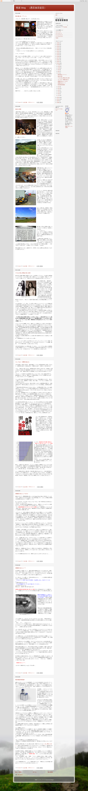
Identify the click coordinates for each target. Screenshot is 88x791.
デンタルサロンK (59, 34)
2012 (58, 99)
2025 (58, 44)
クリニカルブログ (59, 36)
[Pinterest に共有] (42, 102)
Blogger (52, 779)
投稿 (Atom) (20, 774)
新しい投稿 (18, 772)
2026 (58, 42)
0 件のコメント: (31, 102)
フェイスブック (59, 33)
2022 (58, 49)
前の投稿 (50, 772)
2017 (58, 58)
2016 (58, 59)
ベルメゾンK (58, 31)
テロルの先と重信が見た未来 (22, 273)
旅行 (56, 15)
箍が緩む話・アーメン (21, 16)
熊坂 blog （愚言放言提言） (31, 7)
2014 (58, 63)
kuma (67, 113)
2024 (58, 46)
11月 (59, 66)
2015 (58, 61)
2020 (58, 53)
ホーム (34, 772)
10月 (59, 68)
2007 (58, 100)
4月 (59, 90)
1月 (59, 95)
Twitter (57, 37)
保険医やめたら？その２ (21, 493)
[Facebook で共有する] (41, 102)
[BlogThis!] (38, 102)
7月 (59, 73)
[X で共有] (39, 102)
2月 (59, 93)
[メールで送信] (37, 102)
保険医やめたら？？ (20, 568)
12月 (59, 64)
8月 (59, 71)
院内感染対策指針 (20, 679)
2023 (58, 48)
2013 (58, 97)
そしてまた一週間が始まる (22, 362)
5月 (59, 88)
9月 (59, 69)
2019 (58, 54)
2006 (58, 102)
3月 (59, 91)
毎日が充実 (18, 109)
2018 (58, 56)
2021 (58, 51)
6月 (59, 86)
